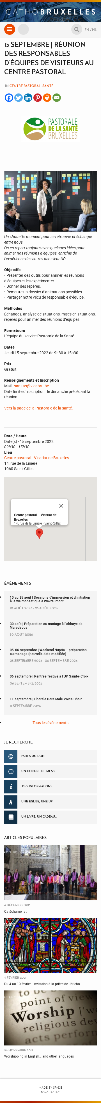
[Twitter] (18, 97)
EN (86, 30)
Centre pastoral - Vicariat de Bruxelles (36, 457)
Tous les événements (50, 722)
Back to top (50, 1092)
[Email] (56, 97)
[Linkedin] (28, 97)
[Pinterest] (37, 97)
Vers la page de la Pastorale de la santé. (38, 408)
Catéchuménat (15, 911)
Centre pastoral (25, 86)
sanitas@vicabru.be (31, 385)
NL (94, 30)
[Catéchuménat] (50, 872)
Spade (57, 1088)
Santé (47, 86)
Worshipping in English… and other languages (39, 1056)
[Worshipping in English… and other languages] (50, 1017)
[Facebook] (9, 97)
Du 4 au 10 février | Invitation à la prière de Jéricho (42, 983)
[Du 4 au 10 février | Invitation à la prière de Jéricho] (50, 945)
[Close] (61, 505)
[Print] (47, 97)
